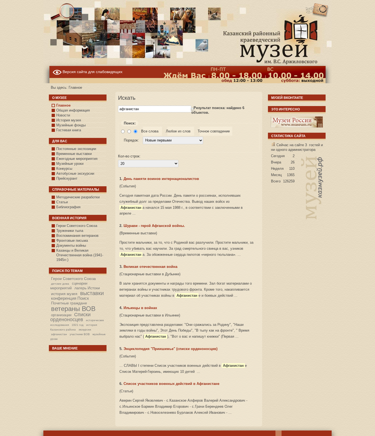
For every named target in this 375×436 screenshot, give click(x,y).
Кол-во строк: (129, 156)
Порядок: (132, 140)
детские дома (60, 283)
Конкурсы (64, 168)
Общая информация (73, 110)
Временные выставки (74, 154)
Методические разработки (78, 197)
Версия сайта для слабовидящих (91, 72)
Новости (63, 115)
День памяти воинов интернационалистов (161, 179)
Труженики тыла (69, 231)
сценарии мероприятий (68, 285)
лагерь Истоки (87, 288)
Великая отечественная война (150, 267)
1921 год (77, 324)
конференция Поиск (70, 298)
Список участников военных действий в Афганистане (171, 384)
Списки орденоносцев (70, 317)
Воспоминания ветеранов (77, 236)
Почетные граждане (69, 303)
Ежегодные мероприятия (76, 159)
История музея (68, 120)
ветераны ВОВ (73, 308)
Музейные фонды (71, 125)
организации (61, 315)
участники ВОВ (80, 334)
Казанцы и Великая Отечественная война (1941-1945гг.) (79, 255)
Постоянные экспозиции (76, 149)
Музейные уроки (69, 164)
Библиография (68, 207)
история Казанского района (73, 327)
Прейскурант (66, 178)
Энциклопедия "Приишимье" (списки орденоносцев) (170, 349)
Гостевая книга (68, 130)
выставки (92, 293)
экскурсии (85, 329)
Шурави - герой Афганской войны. (154, 226)
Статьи (62, 202)
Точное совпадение (215, 131)
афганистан (59, 334)
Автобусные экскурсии (75, 173)
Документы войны (71, 245)
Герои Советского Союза (76, 226)
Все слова (151, 131)
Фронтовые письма (72, 240)
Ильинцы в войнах (140, 308)
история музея (64, 293)
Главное (63, 105)
